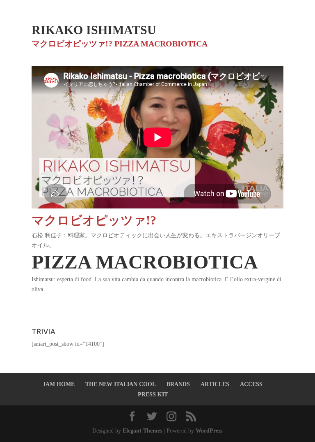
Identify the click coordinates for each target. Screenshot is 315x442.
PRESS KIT (153, 394)
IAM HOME (59, 384)
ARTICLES (215, 384)
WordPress (209, 431)
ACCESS (251, 384)
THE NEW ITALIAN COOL (120, 384)
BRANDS (178, 384)
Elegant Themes (142, 431)
